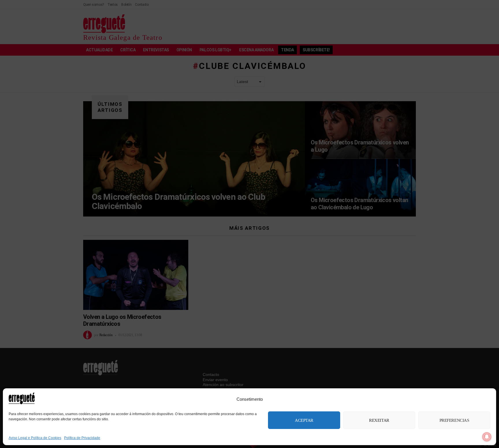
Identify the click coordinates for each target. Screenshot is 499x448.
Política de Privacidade (82, 438)
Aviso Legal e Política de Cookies (35, 438)
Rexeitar (379, 420)
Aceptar (304, 420)
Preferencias (454, 420)
